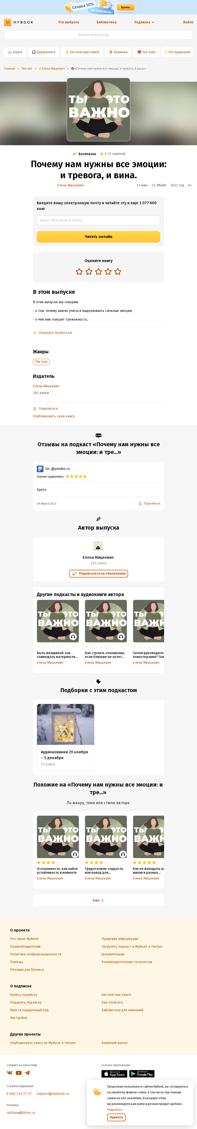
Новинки (121, 52)
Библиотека (107, 22)
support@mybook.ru (53, 1094)
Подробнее (115, 1109)
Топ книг (149, 52)
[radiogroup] (98, 272)
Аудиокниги (46, 52)
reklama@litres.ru (21, 1113)
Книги (17, 52)
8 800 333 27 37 (19, 1094)
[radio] (79, 271)
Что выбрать (68, 22)
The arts (41, 362)
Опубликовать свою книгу (54, 416)
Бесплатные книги (84, 52)
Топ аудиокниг (179, 52)
